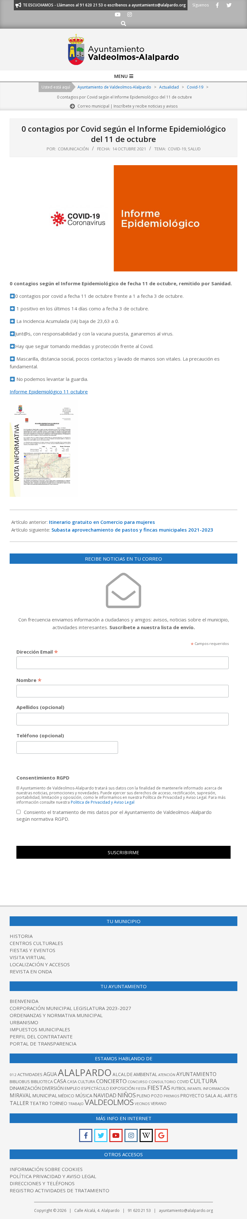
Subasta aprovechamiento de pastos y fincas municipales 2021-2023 (132, 529)
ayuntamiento (196, 1074)
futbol (178, 1088)
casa (60, 1081)
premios (171, 1095)
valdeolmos (109, 1102)
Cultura (203, 1081)
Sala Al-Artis (221, 1095)
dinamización (25, 1088)
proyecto (192, 1095)
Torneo (58, 1103)
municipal (44, 1095)
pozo (157, 1096)
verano (159, 1103)
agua (50, 1074)
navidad (104, 1095)
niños (126, 1095)
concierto (111, 1081)
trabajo (76, 1103)
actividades (29, 1074)
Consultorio (162, 1081)
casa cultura (81, 1081)
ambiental (145, 1074)
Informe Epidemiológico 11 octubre (49, 391)
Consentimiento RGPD (42, 777)
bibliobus (20, 1081)
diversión (53, 1088)
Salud (194, 149)
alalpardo (85, 1072)
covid (183, 1081)
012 (13, 1074)
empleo (72, 1088)
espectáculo (95, 1088)
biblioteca (42, 1081)
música (83, 1095)
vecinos (142, 1103)
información (216, 1088)
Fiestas (158, 1087)
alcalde (123, 1074)
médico (66, 1096)
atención (166, 1074)
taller (19, 1103)
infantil (194, 1088)
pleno (143, 1096)
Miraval (20, 1095)
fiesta (141, 1088)
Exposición (122, 1088)
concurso (138, 1081)
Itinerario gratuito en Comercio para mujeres (102, 522)
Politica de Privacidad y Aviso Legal (102, 802)
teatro (39, 1103)
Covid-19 (177, 149)
